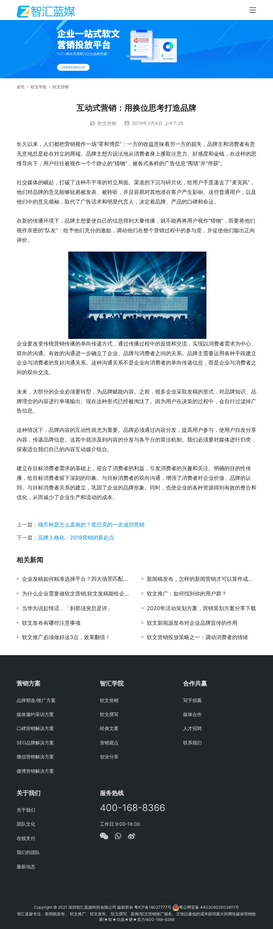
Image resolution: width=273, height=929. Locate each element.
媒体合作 (192, 714)
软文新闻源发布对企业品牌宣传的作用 (192, 623)
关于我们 (26, 810)
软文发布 (98, 913)
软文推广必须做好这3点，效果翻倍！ (66, 637)
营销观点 (109, 742)
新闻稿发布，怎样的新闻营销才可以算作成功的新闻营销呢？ (201, 579)
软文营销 (107, 123)
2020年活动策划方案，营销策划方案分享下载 (201, 608)
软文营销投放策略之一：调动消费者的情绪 (197, 637)
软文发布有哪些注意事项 (51, 623)
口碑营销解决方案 (35, 728)
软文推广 (78, 913)
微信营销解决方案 (35, 756)
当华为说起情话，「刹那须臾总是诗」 (67, 608)
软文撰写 (109, 714)
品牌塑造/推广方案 (36, 700)
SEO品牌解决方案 (35, 742)
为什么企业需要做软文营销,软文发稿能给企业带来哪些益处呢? (77, 593)
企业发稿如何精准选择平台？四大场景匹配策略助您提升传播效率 (77, 579)
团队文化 (26, 824)
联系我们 (192, 742)
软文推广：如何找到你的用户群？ (187, 593)
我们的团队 (28, 852)
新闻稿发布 (55, 913)
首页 (21, 86)
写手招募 (192, 700)
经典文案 (109, 728)
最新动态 (26, 866)
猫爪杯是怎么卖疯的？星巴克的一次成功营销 (91, 524)
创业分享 (109, 756)
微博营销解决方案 (35, 771)
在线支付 (26, 838)
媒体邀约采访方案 (35, 714)
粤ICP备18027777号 (152, 907)
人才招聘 (192, 728)
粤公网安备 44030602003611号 (209, 907)
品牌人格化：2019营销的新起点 (76, 537)
